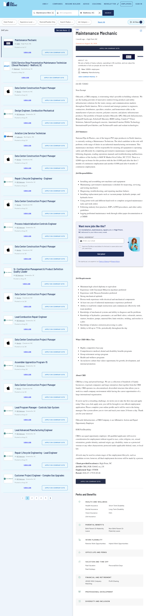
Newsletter (110, 4)
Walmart (17, 69)
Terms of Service (104, 261)
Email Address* (86, 237)
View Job (27, 52)
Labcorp (20, 137)
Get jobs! (101, 254)
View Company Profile (86, 77)
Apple (19, 92)
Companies (58, 4)
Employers (126, 4)
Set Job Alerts (61, 30)
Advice (86, 4)
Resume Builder (72, 4)
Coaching (96, 4)
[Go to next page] (50, 498)
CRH (18, 44)
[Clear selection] (53, 13)
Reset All (101, 22)
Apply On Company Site (55, 52)
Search (108, 13)
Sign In (139, 4)
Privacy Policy (115, 261)
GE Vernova (21, 114)
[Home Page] (10, 4)
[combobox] (45, 13)
